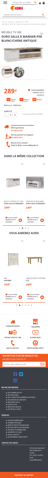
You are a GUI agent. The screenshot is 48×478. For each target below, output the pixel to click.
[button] (19, 228)
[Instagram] (15, 381)
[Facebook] (15, 375)
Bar (5, 278)
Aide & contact (13, 435)
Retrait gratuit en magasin (18, 425)
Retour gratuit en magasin (18, 427)
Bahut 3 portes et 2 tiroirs (15, 201)
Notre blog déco (14, 409)
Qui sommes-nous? (14, 393)
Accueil (4, 22)
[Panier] (43, 1)
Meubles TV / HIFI (22, 22)
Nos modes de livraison (16, 400)
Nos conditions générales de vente (21, 397)
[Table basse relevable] (35, 182)
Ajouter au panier (24, 474)
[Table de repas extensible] (35, 259)
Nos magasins (12, 395)
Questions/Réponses (15, 420)
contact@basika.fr (36, 460)
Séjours (11, 22)
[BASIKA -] (17, 8)
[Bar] (13, 259)
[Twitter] (21, 375)
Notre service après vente (17, 437)
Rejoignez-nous (13, 402)
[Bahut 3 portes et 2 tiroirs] (13, 182)
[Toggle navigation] (5, 2)
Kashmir (7, 280)
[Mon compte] (40, 3)
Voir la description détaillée (33, 114)
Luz (27, 280)
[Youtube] (27, 375)
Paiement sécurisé (14, 423)
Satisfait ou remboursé (16, 430)
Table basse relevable (35, 201)
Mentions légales (14, 407)
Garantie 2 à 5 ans (14, 432)
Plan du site (12, 404)
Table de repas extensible (36, 278)
